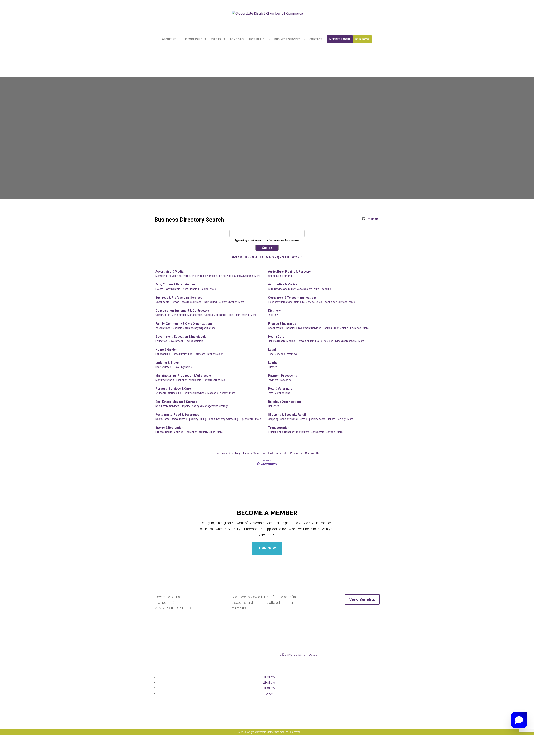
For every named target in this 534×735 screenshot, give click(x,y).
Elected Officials (194, 341)
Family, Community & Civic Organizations (184, 323)
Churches (273, 406)
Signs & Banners (243, 275)
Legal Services (276, 353)
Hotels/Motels (163, 367)
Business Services (287, 39)
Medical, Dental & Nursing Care (304, 341)
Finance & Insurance (282, 323)
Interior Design (215, 353)
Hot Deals (372, 218)
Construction (162, 314)
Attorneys (291, 353)
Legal (272, 349)
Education (161, 341)
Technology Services (335, 302)
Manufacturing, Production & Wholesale (183, 375)
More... (258, 275)
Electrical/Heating (238, 314)
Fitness (159, 432)
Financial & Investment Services (303, 328)
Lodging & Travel (167, 362)
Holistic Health (276, 341)
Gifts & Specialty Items (312, 419)
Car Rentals (317, 432)
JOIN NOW (267, 548)
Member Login (339, 39)
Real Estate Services (167, 406)
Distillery (274, 310)
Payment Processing (282, 375)
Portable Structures (214, 380)
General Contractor (215, 314)
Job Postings (293, 453)
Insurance (355, 328)
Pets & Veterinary (280, 388)
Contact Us (312, 453)
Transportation (278, 427)
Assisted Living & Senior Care (340, 341)
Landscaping (162, 353)
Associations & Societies (169, 328)
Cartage (330, 432)
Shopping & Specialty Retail (287, 414)
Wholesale (195, 380)
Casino (204, 289)
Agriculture (274, 275)
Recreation (191, 432)
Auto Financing (322, 289)
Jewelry (341, 419)
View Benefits (362, 599)
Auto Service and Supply (282, 289)
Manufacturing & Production (171, 380)
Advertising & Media (169, 271)
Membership (193, 39)
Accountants (275, 328)
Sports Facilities (174, 432)
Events (216, 39)
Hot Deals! (257, 39)
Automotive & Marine (282, 284)
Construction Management (187, 314)
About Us (169, 39)
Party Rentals (172, 289)
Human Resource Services (186, 302)
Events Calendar (254, 453)
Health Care (276, 336)
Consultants (162, 302)
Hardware (199, 353)
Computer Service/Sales (308, 302)
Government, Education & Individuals (181, 336)
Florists (331, 419)
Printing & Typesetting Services (215, 275)
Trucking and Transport (281, 432)
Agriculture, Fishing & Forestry (289, 271)
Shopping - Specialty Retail (283, 419)
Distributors (302, 432)
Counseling (174, 392)
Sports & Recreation (169, 427)
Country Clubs (207, 432)
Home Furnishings (182, 353)
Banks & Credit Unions (335, 328)
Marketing (161, 275)
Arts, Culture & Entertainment (175, 284)
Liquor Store (246, 419)
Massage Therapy (217, 392)
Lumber (273, 362)
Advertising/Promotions (182, 275)
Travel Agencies (182, 367)
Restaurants (162, 419)
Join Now (362, 39)
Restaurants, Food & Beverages (177, 414)
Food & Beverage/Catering (223, 419)
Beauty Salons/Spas (194, 392)
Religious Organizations (285, 401)
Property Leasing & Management (199, 406)
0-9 (234, 257)
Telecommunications (280, 302)
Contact (315, 39)
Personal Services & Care (173, 388)
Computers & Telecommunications (292, 297)
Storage (223, 406)
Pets (270, 392)
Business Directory (227, 453)
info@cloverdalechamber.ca (296, 655)
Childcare (160, 392)
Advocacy (237, 39)
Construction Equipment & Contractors (182, 310)
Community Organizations (200, 328)
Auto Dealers (304, 289)
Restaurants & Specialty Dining (188, 419)
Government (176, 341)
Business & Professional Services (178, 297)
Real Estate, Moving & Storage (176, 401)
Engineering (210, 302)
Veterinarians (282, 392)
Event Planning (190, 289)
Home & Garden (166, 349)
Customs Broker (227, 302)
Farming (287, 275)
